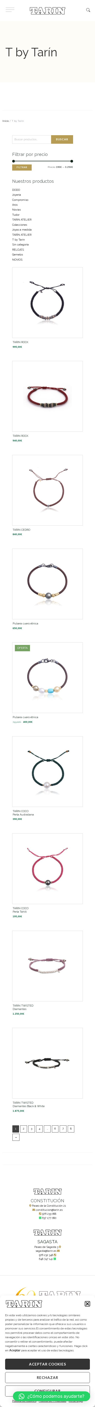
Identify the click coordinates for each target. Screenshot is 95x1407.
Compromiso (20, 200)
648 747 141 (46, 1259)
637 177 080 (49, 1218)
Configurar (47, 1391)
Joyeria (16, 194)
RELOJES (18, 249)
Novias (16, 209)
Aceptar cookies (47, 1364)
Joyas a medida (22, 229)
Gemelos (17, 254)
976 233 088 (49, 1213)
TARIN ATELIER (21, 219)
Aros (15, 204)
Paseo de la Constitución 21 (49, 1205)
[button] (87, 1303)
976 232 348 (46, 1255)
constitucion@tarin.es (49, 1210)
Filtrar (22, 167)
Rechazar (47, 1377)
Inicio (5, 121)
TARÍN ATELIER (21, 234)
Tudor (15, 214)
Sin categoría (20, 244)
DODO (16, 190)
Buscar (62, 139)
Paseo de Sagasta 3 (46, 1247)
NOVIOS (17, 259)
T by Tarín (18, 239)
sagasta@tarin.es (46, 1251)
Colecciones (19, 224)
